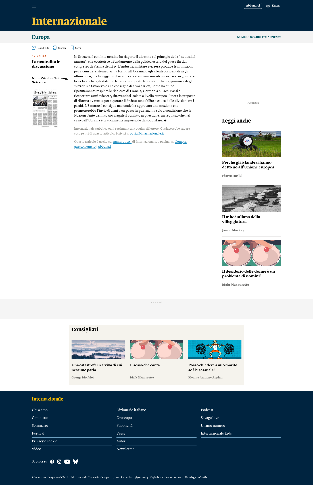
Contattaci (40, 418)
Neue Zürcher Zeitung (49, 78)
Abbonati (104, 146)
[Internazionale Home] (48, 399)
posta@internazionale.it (147, 133)
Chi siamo (40, 410)
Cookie (203, 477)
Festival (38, 433)
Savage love (210, 418)
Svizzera (39, 56)
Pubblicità (124, 426)
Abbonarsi (253, 5)
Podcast (207, 410)
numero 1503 (122, 141)
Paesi (120, 433)
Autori (121, 441)
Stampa (62, 48)
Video (36, 449)
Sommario (40, 426)
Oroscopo (124, 418)
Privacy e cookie (44, 441)
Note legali (191, 477)
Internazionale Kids (216, 433)
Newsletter (125, 449)
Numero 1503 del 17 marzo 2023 (259, 37)
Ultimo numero (213, 426)
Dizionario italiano (131, 410)
